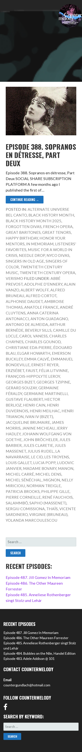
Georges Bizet (20, 382)
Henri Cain (34, 405)
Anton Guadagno (49, 318)
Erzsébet (15, 370)
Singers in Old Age (25, 261)
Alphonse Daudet (24, 301)
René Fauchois (57, 497)
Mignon (51, 480)
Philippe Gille (55, 491)
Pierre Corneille (23, 497)
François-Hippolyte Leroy (33, 376)
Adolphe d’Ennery (43, 284)
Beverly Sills (38, 330)
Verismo (14, 278)
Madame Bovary (39, 468)
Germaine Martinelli (46, 393)
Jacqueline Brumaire (28, 422)
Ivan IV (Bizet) (39, 416)
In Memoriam (40, 243)
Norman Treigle (44, 485)
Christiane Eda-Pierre (29, 347)
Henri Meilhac (45, 410)
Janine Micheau (38, 428)
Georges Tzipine (53, 382)
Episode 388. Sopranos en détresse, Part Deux (41, 154)
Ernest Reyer (45, 364)
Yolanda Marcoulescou (31, 520)
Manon (65, 468)
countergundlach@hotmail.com (26, 685)
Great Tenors (56, 232)
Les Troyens (56, 457)
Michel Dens (48, 474)
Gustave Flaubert (24, 399)
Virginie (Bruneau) (48, 514)
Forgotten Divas (24, 226)
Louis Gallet (19, 462)
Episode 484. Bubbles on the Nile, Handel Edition (39, 653)
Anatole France (41, 307)
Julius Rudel (40, 451)
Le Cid (37, 457)
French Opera (58, 226)
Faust (31, 370)
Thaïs (52, 508)
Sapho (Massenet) (47, 503)
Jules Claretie (38, 445)
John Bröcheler (40, 439)
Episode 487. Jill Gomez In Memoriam (38, 577)
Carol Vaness (33, 336)
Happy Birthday (22, 238)
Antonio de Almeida (27, 324)
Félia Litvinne (53, 370)
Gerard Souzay (21, 387)
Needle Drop (32, 255)
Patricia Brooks (23, 491)
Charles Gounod (43, 341)
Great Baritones (23, 232)
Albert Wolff (35, 290)
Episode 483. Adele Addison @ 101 (28, 658)
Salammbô (17, 503)
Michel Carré (20, 474)
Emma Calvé (36, 359)
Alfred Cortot (41, 295)
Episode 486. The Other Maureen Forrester (35, 638)
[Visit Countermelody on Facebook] (5, 708)
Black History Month (51, 215)
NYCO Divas (58, 255)
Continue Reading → (24, 199)
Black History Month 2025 (33, 220)
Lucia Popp (44, 462)
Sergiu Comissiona (25, 508)
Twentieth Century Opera (47, 272)
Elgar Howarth (33, 353)
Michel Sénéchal (24, 480)
